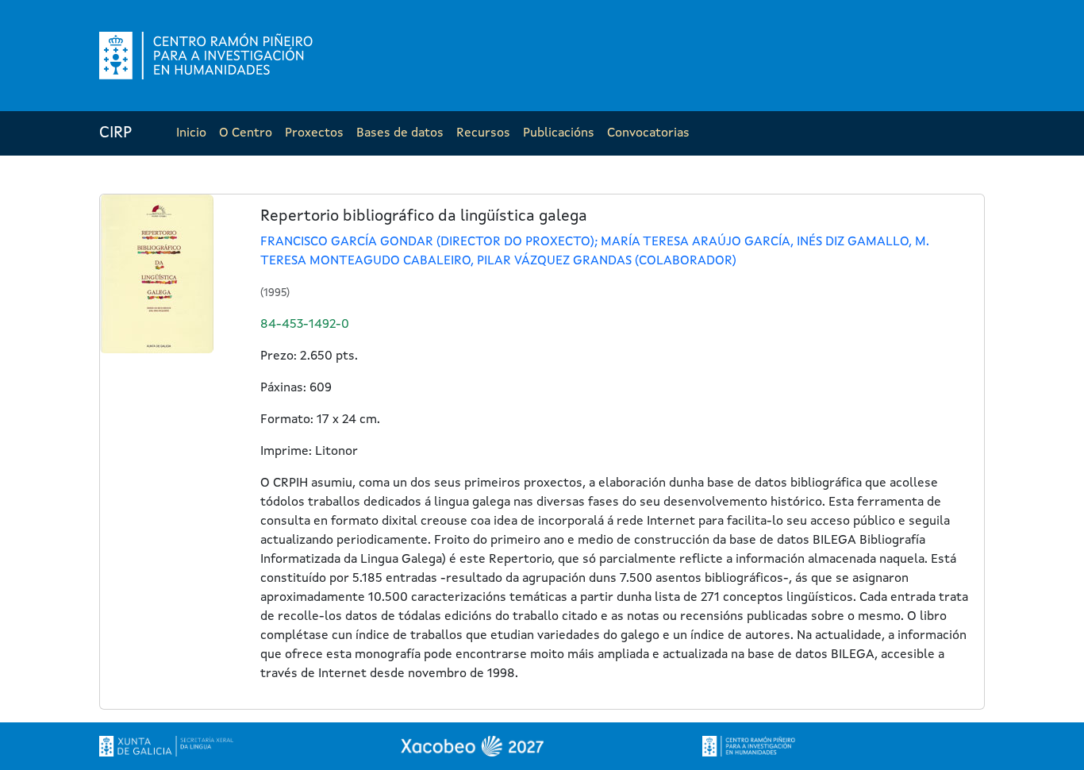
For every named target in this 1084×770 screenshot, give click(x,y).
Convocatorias (648, 133)
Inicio (191, 133)
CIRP (115, 133)
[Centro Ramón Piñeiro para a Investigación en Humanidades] (749, 746)
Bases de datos (400, 133)
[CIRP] (208, 55)
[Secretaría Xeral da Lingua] (166, 746)
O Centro (245, 133)
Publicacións (558, 133)
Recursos (483, 133)
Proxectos (314, 133)
